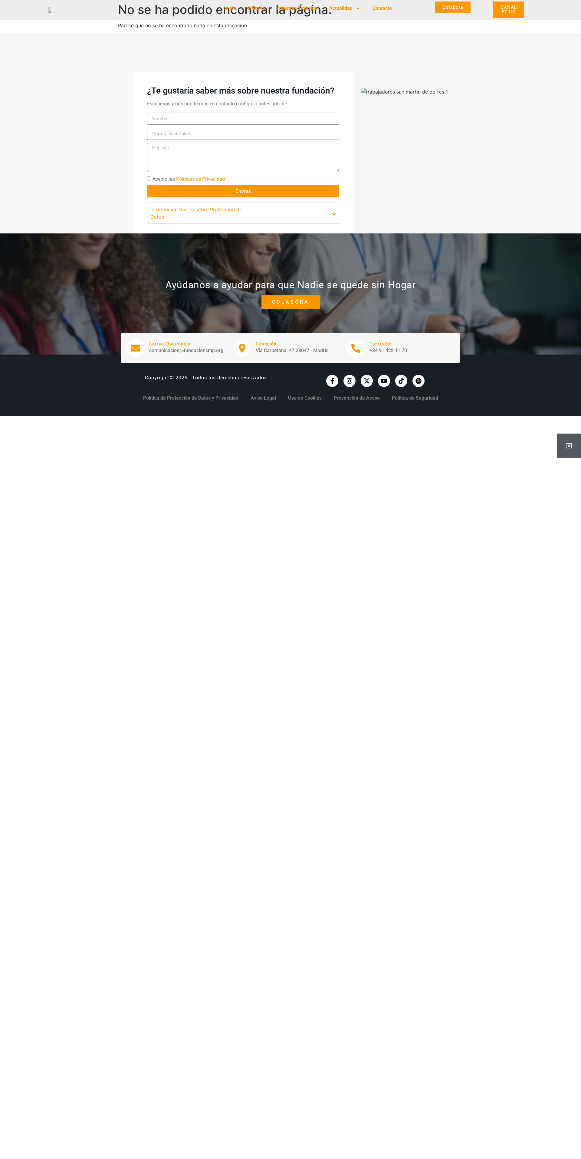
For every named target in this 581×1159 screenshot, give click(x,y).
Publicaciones (83, 535)
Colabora (290, 302)
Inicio (230, 8)
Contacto (382, 8)
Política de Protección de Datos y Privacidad (190, 398)
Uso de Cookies (305, 398)
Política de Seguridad (415, 398)
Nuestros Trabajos (297, 8)
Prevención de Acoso (357, 398)
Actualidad (341, 8)
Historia (256, 8)
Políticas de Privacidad (200, 179)
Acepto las (189, 179)
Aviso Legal (263, 398)
